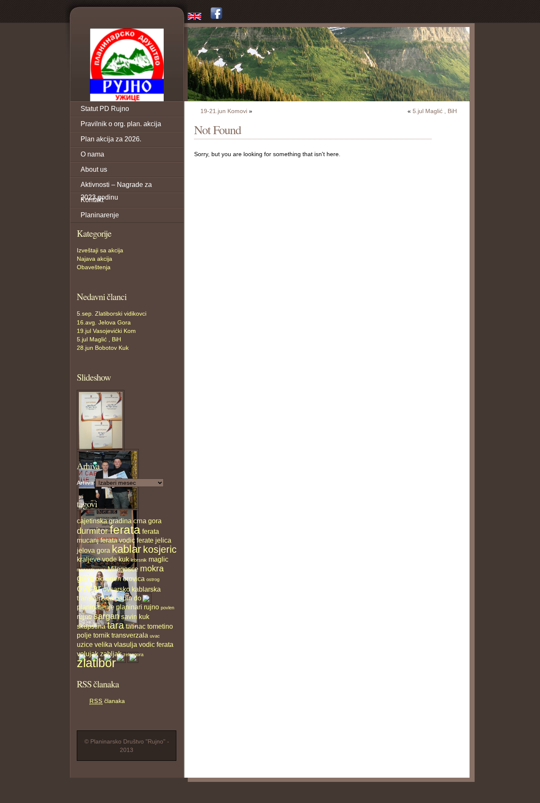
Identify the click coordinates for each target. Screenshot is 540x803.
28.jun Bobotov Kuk (103, 347)
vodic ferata (156, 644)
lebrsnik (139, 559)
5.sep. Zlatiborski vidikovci (111, 313)
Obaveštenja (94, 267)
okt (99, 578)
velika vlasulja (115, 644)
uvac (155, 635)
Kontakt (92, 199)
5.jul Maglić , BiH (99, 339)
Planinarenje (100, 215)
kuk (124, 559)
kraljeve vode (97, 559)
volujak (87, 653)
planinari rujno (137, 607)
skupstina (91, 626)
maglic (158, 559)
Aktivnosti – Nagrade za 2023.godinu (116, 186)
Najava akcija (94, 258)
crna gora (147, 521)
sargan (106, 616)
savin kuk (135, 616)
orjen (113, 578)
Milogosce (123, 569)
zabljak (111, 653)
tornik (101, 635)
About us (94, 169)
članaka (107, 701)
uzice (85, 644)
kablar (126, 549)
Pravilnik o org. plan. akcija (121, 123)
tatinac (136, 626)
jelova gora (93, 550)
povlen (167, 607)
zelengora (133, 654)
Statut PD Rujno (105, 108)
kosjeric (160, 549)
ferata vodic (117, 540)
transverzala (129, 635)
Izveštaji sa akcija (100, 250)
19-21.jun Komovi (223, 111)
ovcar (89, 588)
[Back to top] (464, 790)
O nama (92, 154)
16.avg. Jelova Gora (104, 322)
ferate (145, 540)
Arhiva (85, 482)
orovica (134, 578)
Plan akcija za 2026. (111, 139)
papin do (128, 598)
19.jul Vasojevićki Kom (106, 330)
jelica (163, 540)
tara (115, 625)
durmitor (92, 530)
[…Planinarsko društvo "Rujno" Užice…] (126, 64)
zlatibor (96, 663)
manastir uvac (91, 569)
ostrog (152, 579)
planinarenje (95, 607)
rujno (84, 616)
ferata (125, 529)
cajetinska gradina (104, 521)
